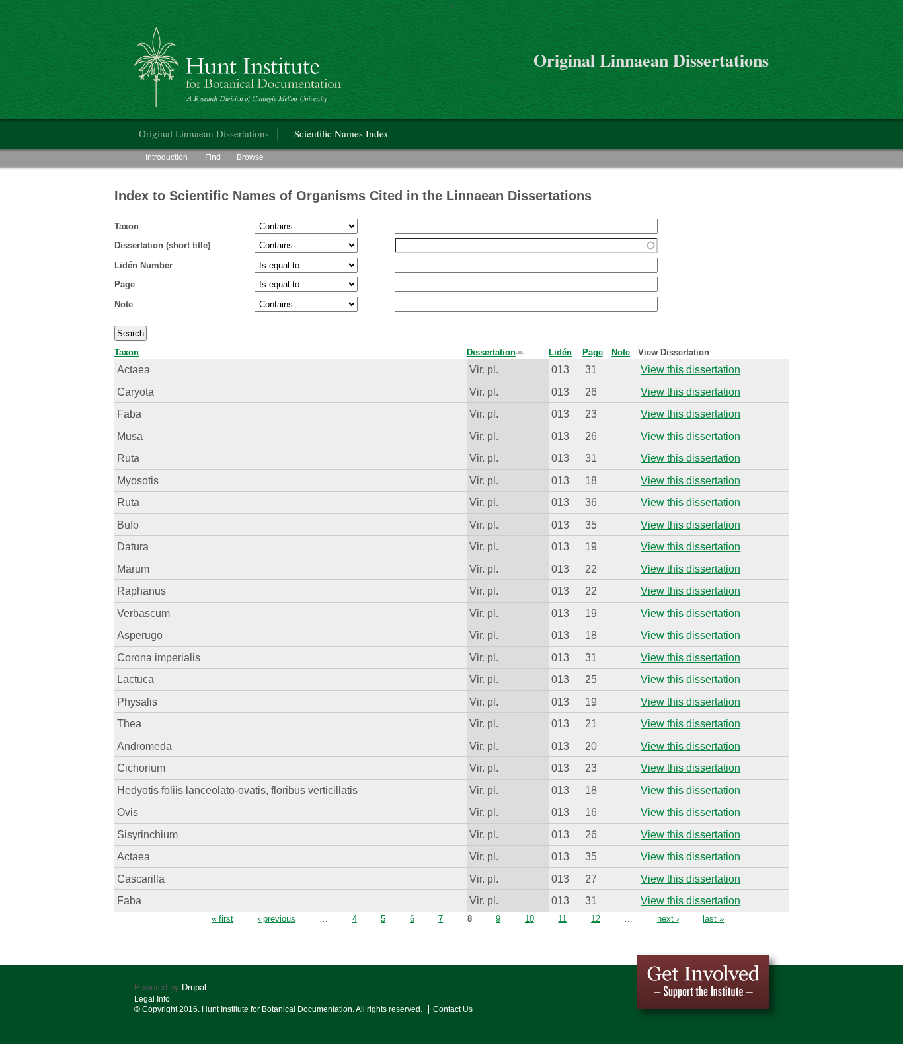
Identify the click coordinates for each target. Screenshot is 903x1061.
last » (713, 919)
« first (222, 919)
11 (562, 919)
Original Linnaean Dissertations (204, 133)
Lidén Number (143, 265)
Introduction (166, 157)
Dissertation (491, 352)
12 (595, 919)
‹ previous (276, 919)
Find (213, 157)
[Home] (239, 62)
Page (124, 284)
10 (529, 919)
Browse (250, 157)
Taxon (126, 226)
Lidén (560, 352)
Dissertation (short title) (162, 245)
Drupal (194, 987)
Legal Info (152, 999)
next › (668, 919)
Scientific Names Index (341, 133)
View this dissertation (690, 369)
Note (123, 304)
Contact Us (453, 1009)
